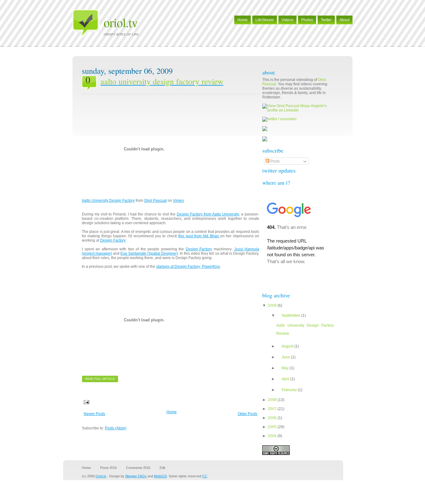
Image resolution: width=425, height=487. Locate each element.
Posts (274, 161)
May (286, 368)
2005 (273, 427)
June (286, 357)
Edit (162, 468)
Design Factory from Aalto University (208, 214)
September (291, 315)
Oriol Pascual (155, 200)
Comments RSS (138, 468)
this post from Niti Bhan (199, 236)
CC (204, 476)
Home (242, 20)
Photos (307, 20)
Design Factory (113, 240)
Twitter (326, 20)
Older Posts (247, 414)
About (344, 20)
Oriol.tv (121, 22)
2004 (273, 436)
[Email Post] (85, 402)
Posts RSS (108, 468)
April (286, 379)
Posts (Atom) (115, 428)
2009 (273, 305)
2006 (273, 418)
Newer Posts (94, 414)
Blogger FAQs (136, 476)
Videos (287, 20)
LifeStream (264, 20)
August (288, 346)
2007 (273, 409)
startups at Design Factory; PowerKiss (188, 266)
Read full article (100, 379)
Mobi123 (160, 476)
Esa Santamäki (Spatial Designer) (149, 253)
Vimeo (178, 200)
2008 (273, 400)
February (290, 390)
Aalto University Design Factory (108, 200)
